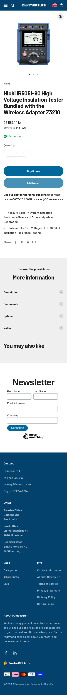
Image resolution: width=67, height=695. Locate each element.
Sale (6, 583)
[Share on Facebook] (16, 242)
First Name (13, 391)
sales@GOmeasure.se (17, 484)
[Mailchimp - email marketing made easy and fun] (33, 438)
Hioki (7, 83)
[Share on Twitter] (22, 242)
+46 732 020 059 (13, 477)
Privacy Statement (48, 590)
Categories (11, 570)
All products (11, 576)
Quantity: (9, 145)
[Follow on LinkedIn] (15, 653)
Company (12, 415)
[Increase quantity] (23, 152)
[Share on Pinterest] (28, 242)
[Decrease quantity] (8, 152)
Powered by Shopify (42, 684)
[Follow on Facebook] (6, 653)
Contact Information (49, 570)
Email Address (16, 403)
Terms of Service (47, 583)
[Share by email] (34, 242)
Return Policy (45, 603)
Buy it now (33, 171)
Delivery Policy (46, 597)
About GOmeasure (48, 576)
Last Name (39, 391)
